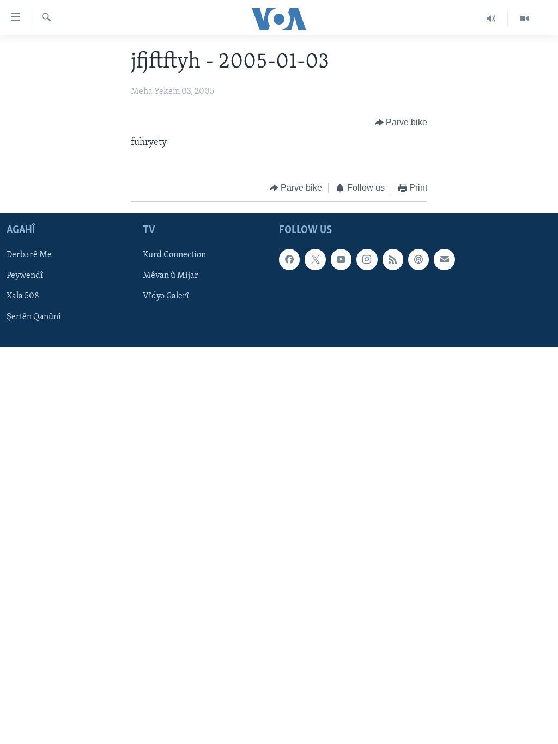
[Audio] (491, 18)
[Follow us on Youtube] (341, 259)
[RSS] (393, 259)
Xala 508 (23, 296)
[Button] (401, 122)
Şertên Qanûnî (34, 317)
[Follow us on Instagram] (366, 259)
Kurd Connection (174, 255)
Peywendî (25, 275)
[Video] (524, 18)
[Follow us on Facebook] (289, 259)
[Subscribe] (444, 259)
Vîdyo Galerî (166, 296)
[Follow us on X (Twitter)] (315, 259)
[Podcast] (418, 259)
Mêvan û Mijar (170, 275)
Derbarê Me (29, 255)
